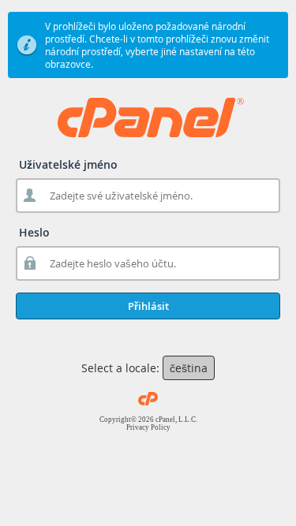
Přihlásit (148, 306)
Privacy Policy (148, 427)
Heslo (34, 232)
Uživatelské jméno (68, 164)
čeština (189, 367)
